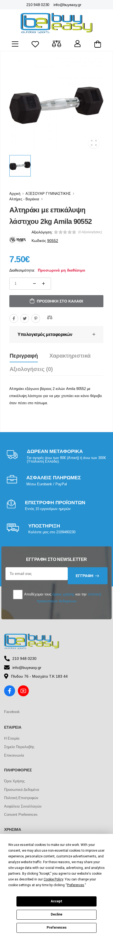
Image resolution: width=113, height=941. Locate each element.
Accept (56, 901)
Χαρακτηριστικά (70, 356)
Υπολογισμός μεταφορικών (45, 334)
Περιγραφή (24, 356)
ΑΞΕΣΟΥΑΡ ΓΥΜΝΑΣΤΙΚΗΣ (48, 194)
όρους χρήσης (63, 594)
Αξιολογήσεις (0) (31, 369)
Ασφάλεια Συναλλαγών (23, 806)
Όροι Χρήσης (14, 781)
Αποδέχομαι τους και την (62, 597)
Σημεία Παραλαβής (19, 747)
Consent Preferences (21, 814)
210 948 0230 (37, 4)
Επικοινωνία (14, 755)
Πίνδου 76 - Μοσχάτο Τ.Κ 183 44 (39, 676)
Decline (56, 914)
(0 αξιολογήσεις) (90, 232)
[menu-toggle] (15, 44)
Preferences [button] (75, 885)
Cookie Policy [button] (53, 879)
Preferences (57, 927)
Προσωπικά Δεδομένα (21, 790)
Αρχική (14, 194)
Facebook (12, 712)
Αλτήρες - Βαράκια (24, 199)
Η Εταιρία (11, 738)
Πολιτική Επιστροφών (21, 798)
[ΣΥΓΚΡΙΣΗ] (50, 317)
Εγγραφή (84, 576)
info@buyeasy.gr (67, 4)
